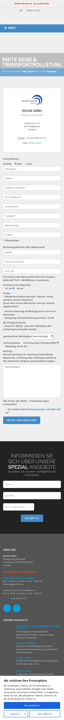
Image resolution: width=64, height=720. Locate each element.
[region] (32, 698)
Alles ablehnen (45, 713)
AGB (58, 409)
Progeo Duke (23, 657)
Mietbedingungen (36, 409)
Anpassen (15, 713)
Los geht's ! (32, 518)
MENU (12, 27)
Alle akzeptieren (32, 705)
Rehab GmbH (34, 142)
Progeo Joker (23, 671)
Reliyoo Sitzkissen (26, 643)
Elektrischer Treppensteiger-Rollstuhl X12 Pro (37, 627)
